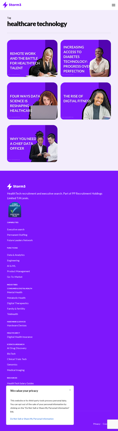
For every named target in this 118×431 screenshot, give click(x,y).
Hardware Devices (17, 325)
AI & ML (11, 265)
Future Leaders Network (20, 240)
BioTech (11, 353)
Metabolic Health (16, 297)
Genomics (12, 364)
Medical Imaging (16, 370)
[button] (113, 4)
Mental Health (14, 292)
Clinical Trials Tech (17, 359)
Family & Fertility (16, 308)
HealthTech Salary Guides (20, 383)
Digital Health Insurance (19, 336)
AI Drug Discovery (16, 348)
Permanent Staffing (17, 234)
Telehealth (12, 314)
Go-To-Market (14, 276)
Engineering (13, 260)
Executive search (15, 229)
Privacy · (97, 424)
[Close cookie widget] (70, 390)
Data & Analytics (16, 254)
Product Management (18, 271)
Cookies (107, 424)
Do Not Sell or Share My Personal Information (32, 418)
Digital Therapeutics (18, 303)
